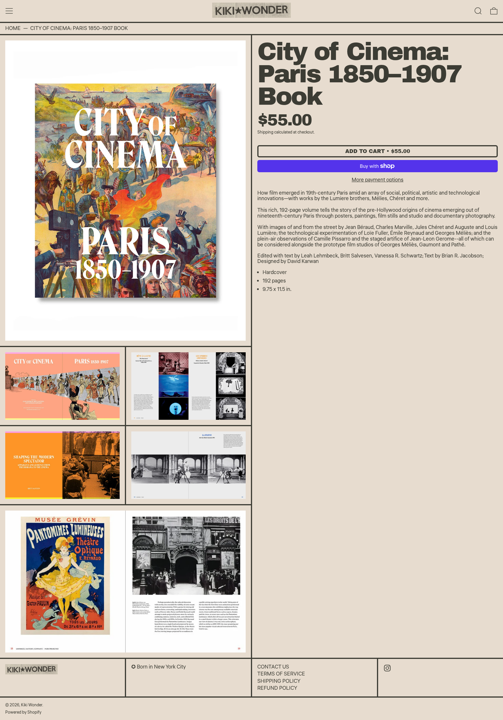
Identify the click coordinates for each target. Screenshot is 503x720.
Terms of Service (281, 674)
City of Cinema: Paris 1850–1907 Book (79, 28)
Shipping (265, 132)
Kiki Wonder (31, 705)
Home (13, 28)
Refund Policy (277, 688)
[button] (478, 10)
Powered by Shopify (23, 712)
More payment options (377, 179)
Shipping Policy (278, 681)
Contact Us (273, 667)
